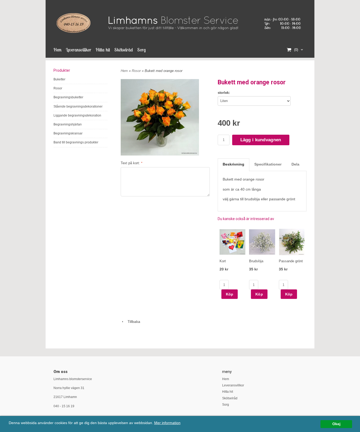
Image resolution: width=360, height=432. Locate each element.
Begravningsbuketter (68, 97)
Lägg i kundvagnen (260, 139)
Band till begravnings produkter (75, 142)
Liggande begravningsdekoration (77, 115)
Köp (229, 294)
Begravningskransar (67, 133)
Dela (295, 164)
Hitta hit (103, 49)
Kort (223, 261)
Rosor (57, 88)
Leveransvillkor (78, 49)
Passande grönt (291, 261)
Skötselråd (123, 49)
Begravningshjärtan (67, 124)
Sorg (141, 49)
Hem (57, 49)
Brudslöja (256, 261)
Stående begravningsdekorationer (78, 106)
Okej (336, 424)
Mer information (167, 423)
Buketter (59, 79)
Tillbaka (132, 321)
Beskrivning (233, 164)
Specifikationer (267, 164)
